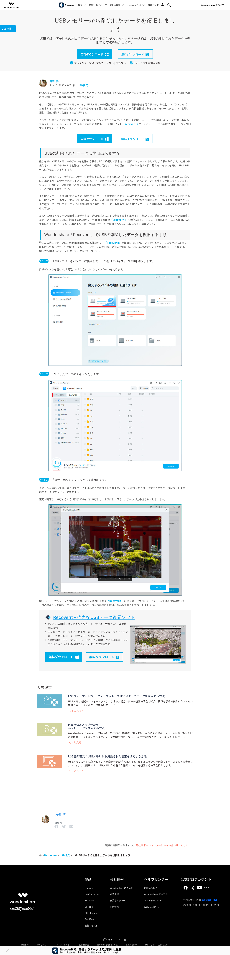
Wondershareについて (121, 887)
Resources (50, 855)
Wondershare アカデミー (157, 894)
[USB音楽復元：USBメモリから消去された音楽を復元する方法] (49, 761)
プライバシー (42, 945)
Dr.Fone (89, 906)
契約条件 (25, 945)
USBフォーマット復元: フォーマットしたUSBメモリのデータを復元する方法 (116, 696)
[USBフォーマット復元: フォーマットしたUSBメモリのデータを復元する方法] (49, 701)
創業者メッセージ (119, 900)
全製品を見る (91, 925)
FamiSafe (89, 919)
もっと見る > (76, 710)
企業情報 (114, 894)
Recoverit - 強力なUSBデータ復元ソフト (94, 617)
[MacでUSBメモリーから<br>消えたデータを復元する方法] (49, 729)
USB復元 (83, 85)
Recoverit (90, 900)
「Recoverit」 (130, 124)
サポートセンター (153, 900)
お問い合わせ (150, 887)
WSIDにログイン (152, 906)
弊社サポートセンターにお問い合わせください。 (163, 845)
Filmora (89, 887)
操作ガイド (153, 5)
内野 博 (54, 81)
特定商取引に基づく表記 (107, 945)
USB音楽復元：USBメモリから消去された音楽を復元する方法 (107, 756)
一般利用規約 (83, 945)
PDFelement (91, 912)
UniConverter (92, 894)
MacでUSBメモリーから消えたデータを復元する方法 (86, 726)
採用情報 (114, 906)
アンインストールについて (156, 945)
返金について (131, 945)
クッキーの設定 (62, 945)
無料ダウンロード (61, 657)
